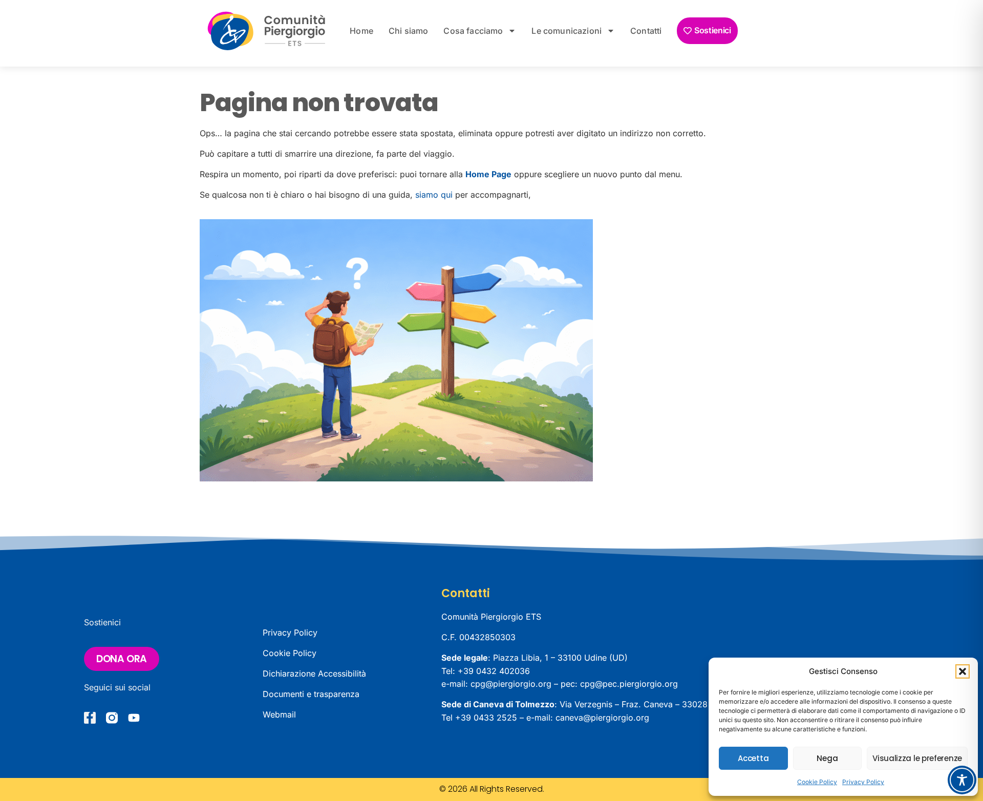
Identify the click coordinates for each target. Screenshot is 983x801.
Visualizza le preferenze (917, 758)
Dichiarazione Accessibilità (314, 673)
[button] (962, 671)
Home (361, 31)
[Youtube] (134, 718)
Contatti (645, 31)
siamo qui (434, 194)
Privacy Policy (863, 782)
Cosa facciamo (473, 31)
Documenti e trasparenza (311, 694)
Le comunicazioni (566, 31)
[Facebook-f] (90, 718)
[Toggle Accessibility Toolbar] (962, 780)
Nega (827, 758)
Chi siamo (408, 31)
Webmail (279, 714)
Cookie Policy (817, 782)
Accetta (753, 758)
